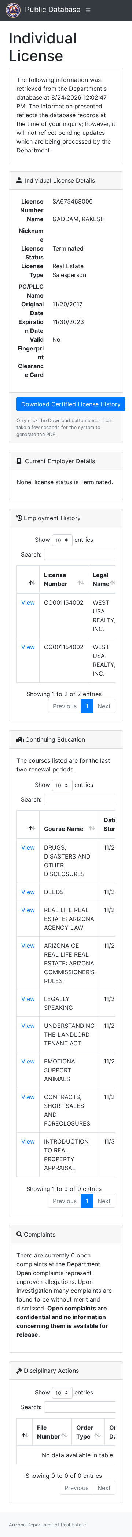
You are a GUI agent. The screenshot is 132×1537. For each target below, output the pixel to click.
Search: (31, 554)
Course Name (64, 828)
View (28, 602)
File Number (48, 1432)
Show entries (64, 539)
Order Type (85, 1432)
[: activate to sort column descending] (28, 579)
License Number (55, 579)
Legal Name (101, 579)
